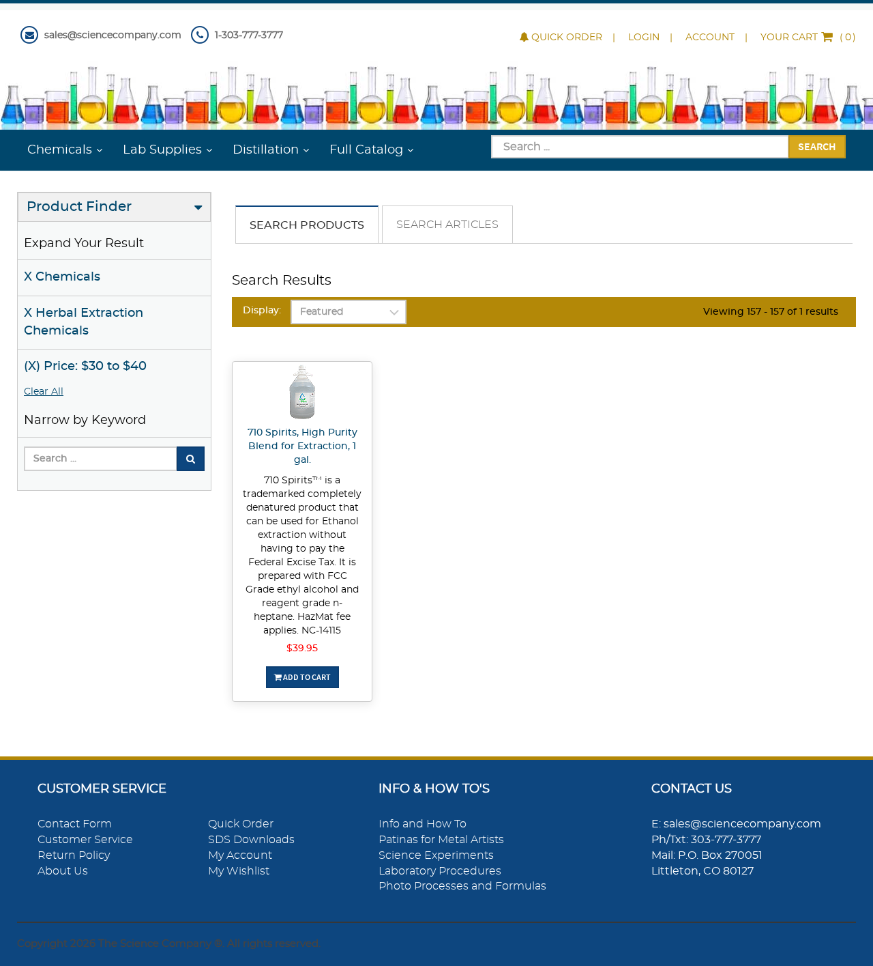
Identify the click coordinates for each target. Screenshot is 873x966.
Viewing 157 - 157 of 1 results (770, 312)
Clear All (43, 392)
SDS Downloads (251, 839)
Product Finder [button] (79, 207)
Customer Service (85, 839)
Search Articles (447, 224)
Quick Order (566, 37)
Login (644, 37)
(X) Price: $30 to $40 (85, 366)
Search (817, 146)
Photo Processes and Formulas (462, 886)
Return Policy (74, 855)
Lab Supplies (162, 150)
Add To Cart (306, 677)
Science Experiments (436, 855)
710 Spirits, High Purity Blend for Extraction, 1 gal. (302, 446)
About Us (63, 871)
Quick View (302, 394)
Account (710, 37)
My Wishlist (238, 871)
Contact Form (75, 824)
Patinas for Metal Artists (441, 839)
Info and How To (423, 824)
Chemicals (59, 150)
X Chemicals (62, 277)
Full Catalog (366, 150)
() (808, 37)
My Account (240, 855)
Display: (262, 310)
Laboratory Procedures (440, 871)
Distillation (266, 150)
